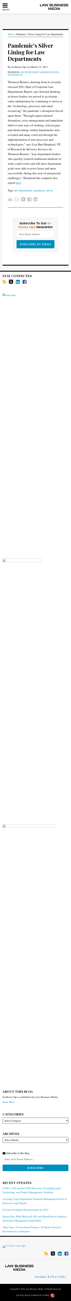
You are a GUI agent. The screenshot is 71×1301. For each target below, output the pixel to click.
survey (49, 190)
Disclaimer (41, 1276)
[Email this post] (16, 199)
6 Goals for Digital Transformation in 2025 (25, 1209)
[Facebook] (25, 281)
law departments (23, 190)
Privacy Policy (58, 1276)
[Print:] (10, 199)
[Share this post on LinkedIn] (35, 199)
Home (11, 34)
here (18, 183)
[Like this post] (29, 199)
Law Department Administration (39, 72)
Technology (15, 74)
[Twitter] (11, 281)
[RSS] (4, 281)
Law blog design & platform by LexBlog (33, 1295)
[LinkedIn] (18, 281)
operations (39, 190)
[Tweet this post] (23, 199)
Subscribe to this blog (17, 1153)
